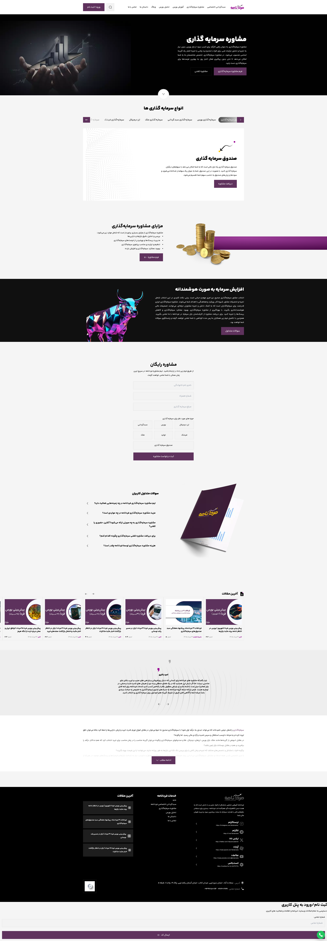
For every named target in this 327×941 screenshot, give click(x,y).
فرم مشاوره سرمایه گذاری (230, 71)
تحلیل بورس (164, 7)
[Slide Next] (86, 594)
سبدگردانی (143, 424)
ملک (143, 435)
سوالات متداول (232, 331)
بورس (163, 424)
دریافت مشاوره (225, 184)
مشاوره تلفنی (201, 71)
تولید (163, 435)
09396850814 (211, 888)
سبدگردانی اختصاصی (216, 7)
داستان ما (144, 7)
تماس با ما (132, 7)
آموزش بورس (178, 7)
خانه (174, 800)
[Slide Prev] (93, 594)
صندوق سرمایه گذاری (163, 445)
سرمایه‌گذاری (238, 730)
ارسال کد (165, 935)
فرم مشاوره (153, 257)
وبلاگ (153, 7)
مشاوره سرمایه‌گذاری (195, 7)
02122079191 (223, 888)
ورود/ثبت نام (93, 7)
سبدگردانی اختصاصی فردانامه (163, 804)
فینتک (184, 435)
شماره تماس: (319, 917)
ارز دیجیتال (184, 424)
